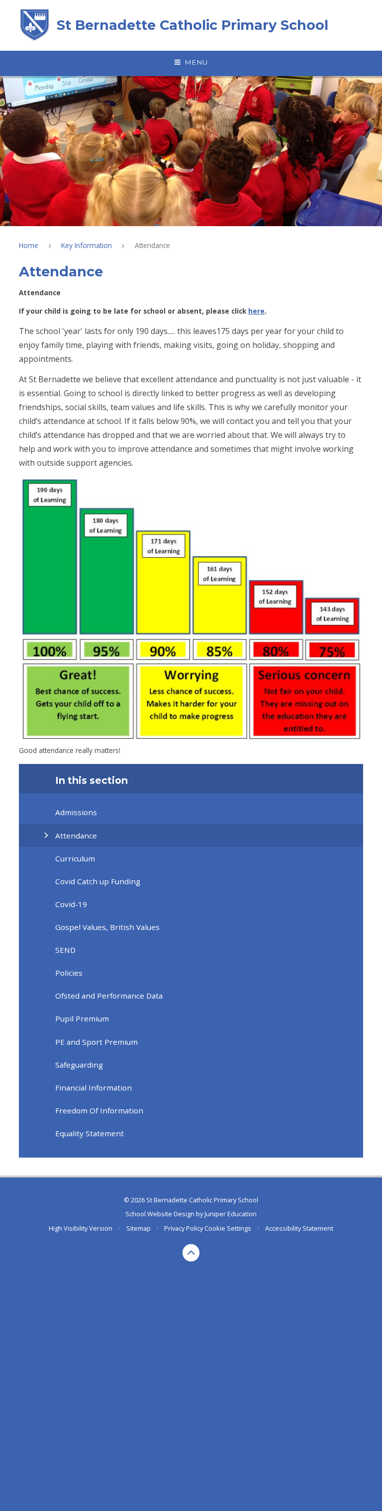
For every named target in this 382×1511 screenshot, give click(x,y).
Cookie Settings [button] (227, 1228)
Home (28, 245)
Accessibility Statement (299, 1228)
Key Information (86, 245)
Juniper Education (230, 1213)
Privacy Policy (183, 1228)
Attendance (152, 245)
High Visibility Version (80, 1228)
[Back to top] (191, 1252)
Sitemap (138, 1228)
